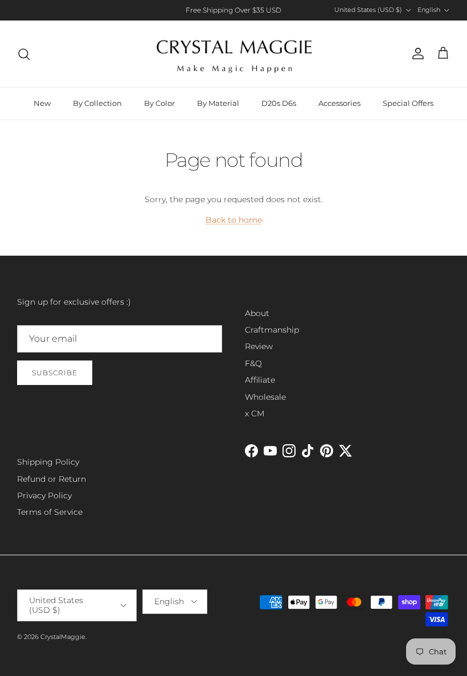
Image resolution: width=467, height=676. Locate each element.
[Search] (24, 54)
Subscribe (54, 372)
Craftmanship (272, 330)
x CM (254, 413)
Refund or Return (51, 479)
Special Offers (408, 103)
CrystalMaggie (62, 637)
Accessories (339, 103)
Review (259, 346)
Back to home (234, 220)
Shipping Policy (48, 462)
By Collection (97, 103)
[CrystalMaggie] (233, 54)
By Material (218, 103)
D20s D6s (278, 103)
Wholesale (265, 397)
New (42, 103)
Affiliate (260, 380)
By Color (159, 103)
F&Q (253, 363)
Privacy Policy (44, 495)
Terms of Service (50, 512)
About (257, 313)
